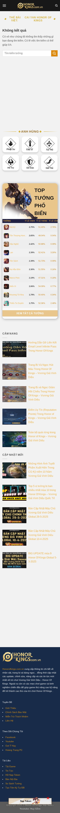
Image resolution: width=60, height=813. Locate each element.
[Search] (56, 6)
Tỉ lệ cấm (53, 221)
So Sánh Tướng (13, 783)
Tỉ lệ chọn (30, 221)
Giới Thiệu (10, 708)
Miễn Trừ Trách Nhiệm (16, 716)
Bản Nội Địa (11, 779)
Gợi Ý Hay (10, 745)
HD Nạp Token (12, 775)
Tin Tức (9, 770)
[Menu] (4, 5)
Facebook (10, 737)
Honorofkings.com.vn (13, 669)
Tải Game (10, 766)
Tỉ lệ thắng (41, 221)
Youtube (9, 741)
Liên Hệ (9, 720)
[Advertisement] (30, 94)
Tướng (7, 221)
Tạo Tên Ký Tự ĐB (14, 787)
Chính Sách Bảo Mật (15, 712)
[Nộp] (54, 53)
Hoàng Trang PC (13, 750)
